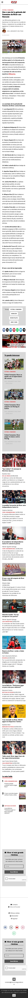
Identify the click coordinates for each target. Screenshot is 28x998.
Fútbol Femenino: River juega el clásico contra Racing (12, 437)
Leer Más (7, 344)
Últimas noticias (15, 913)
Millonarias (12, 74)
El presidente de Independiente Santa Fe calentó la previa (12, 543)
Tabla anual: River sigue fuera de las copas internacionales (13, 757)
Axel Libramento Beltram (15, 31)
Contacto (15, 905)
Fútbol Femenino (7, 10)
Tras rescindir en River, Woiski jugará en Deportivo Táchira (12, 721)
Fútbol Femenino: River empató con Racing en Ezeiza (12, 406)
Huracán (14, 313)
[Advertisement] (14, 832)
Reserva (5, 658)
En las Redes (6, 476)
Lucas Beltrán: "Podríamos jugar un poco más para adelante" (13, 686)
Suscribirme (14, 872)
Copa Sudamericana (8, 512)
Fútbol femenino (16, 309)
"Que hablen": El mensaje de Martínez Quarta (11, 470)
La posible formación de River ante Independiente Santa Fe (14, 506)
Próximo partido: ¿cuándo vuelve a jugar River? (10, 785)
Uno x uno (14, 322)
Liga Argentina (7, 621)
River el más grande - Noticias (15, 854)
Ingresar (14, 918)
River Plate (14, 318)
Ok (14, 995)
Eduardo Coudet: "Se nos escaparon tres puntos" (10, 615)
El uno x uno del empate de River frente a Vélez (13, 579)
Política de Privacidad (14, 907)
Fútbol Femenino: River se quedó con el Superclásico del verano (13, 376)
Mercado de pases (8, 727)
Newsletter (14, 916)
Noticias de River (8, 692)
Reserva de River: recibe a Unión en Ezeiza (13, 652)
